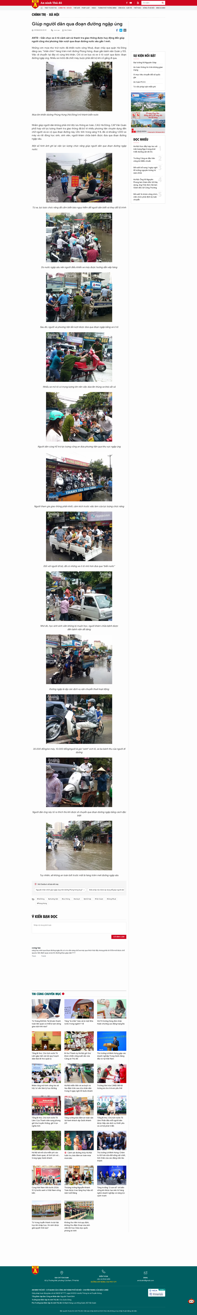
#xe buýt (77, 899)
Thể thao (137, 8)
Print (124, 30)
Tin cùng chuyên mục (46, 993)
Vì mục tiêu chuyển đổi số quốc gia (146, 76)
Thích (34, 956)
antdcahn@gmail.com (145, 1281)
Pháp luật (86, 8)
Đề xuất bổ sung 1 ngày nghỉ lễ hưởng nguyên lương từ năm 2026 (145, 170)
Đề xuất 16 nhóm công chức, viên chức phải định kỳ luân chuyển (145, 197)
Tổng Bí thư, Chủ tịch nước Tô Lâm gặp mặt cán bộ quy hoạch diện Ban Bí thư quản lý (45, 1056)
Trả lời (43, 956)
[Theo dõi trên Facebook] (127, 2)
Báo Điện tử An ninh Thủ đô (35, 4)
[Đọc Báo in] (139, 3)
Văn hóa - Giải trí (125, 8)
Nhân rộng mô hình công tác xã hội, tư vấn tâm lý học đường (45, 1086)
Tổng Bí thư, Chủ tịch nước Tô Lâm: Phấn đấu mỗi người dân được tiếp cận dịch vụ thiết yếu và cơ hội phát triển (110, 1122)
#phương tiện (53, 899)
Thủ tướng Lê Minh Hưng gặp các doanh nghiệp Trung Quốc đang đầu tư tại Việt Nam (111, 1056)
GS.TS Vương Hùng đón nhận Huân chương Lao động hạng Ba (110, 1022)
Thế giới (77, 8)
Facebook (116, 30)
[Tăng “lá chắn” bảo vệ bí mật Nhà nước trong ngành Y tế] (79, 1009)
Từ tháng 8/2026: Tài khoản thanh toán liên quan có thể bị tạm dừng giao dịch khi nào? (46, 1024)
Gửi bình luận (118, 937)
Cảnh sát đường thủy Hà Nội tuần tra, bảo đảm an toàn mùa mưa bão (78, 1155)
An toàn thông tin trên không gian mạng (148, 68)
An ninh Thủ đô (51, 2)
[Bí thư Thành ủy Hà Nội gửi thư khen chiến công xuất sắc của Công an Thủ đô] (79, 1041)
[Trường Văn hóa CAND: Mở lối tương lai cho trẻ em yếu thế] (111, 1073)
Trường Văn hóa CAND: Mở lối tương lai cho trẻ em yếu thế (110, 1086)
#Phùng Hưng (42, 903)
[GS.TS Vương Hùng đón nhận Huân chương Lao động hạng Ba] (111, 1009)
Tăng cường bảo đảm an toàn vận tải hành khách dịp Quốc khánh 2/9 (78, 1120)
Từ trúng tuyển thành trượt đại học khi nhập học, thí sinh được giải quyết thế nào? (45, 1225)
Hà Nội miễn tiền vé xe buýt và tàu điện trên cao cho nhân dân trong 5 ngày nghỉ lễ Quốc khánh (78, 1088)
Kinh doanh (160, 8)
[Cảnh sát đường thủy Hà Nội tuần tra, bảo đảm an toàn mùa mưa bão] (79, 1140)
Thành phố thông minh (107, 8)
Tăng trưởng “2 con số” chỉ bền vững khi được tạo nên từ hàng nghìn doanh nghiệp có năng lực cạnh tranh (111, 1191)
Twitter (120, 30)
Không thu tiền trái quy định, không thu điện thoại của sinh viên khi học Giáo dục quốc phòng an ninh (77, 1226)
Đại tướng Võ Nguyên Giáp (144, 62)
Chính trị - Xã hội (65, 8)
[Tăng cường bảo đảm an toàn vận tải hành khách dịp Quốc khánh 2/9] (79, 1105)
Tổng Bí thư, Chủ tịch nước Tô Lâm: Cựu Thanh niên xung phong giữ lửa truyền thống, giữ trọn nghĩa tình (46, 1122)
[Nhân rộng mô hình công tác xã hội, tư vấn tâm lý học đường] (46, 1073)
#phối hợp (87, 899)
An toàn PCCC (139, 82)
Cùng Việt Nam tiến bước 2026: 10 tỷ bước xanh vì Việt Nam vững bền (46, 1190)
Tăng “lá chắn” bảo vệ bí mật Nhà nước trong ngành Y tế (78, 1022)
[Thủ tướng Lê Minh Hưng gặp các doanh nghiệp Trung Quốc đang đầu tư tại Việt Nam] (111, 1041)
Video (94, 8)
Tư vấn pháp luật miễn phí (144, 87)
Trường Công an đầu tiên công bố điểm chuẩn (144, 159)
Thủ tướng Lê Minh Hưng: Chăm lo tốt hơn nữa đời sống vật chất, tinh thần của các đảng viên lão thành (111, 1156)
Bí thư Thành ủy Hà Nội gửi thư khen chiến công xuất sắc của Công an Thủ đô (77, 1056)
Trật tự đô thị (50, 8)
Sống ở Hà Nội (148, 8)
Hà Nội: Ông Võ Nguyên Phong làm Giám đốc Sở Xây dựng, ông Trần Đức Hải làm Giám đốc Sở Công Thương (145, 183)
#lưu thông (66, 899)
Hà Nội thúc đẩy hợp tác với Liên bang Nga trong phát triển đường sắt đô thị (145, 149)
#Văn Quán (99, 899)
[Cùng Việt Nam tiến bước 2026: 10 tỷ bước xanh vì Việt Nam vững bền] (46, 1175)
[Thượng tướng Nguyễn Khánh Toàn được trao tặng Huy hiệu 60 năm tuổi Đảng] (79, 1175)
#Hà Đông (40, 899)
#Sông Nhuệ (111, 899)
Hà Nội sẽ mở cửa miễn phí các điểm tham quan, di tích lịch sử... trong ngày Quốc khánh (46, 1155)
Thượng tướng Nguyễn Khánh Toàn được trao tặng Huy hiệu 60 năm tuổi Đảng (78, 1190)
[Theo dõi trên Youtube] (130, 2)
